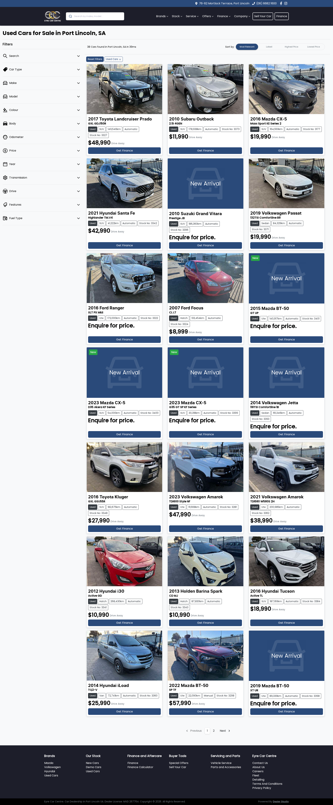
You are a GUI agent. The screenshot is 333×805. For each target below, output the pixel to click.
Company (241, 16)
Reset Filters (95, 59)
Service (191, 16)
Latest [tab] (269, 46)
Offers (206, 16)
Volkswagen (52, 767)
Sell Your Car (262, 16)
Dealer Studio (281, 801)
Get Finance (124, 151)
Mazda (48, 763)
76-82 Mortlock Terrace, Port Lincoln (224, 3)
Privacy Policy (261, 788)
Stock (176, 16)
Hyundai (49, 771)
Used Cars (51, 775)
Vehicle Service (221, 763)
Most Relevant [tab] (247, 46)
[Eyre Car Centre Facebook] (281, 3)
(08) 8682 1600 (266, 3)
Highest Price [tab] (291, 46)
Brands (161, 16)
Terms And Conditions (267, 784)
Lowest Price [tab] (313, 46)
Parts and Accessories (226, 767)
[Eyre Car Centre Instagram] (286, 3)
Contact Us (260, 763)
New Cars (92, 763)
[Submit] (70, 16)
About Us (258, 767)
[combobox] (95, 16)
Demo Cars (93, 767)
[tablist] (280, 47)
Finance (222, 16)
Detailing (258, 780)
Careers (257, 771)
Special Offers (178, 763)
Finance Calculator (140, 767)
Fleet (255, 775)
